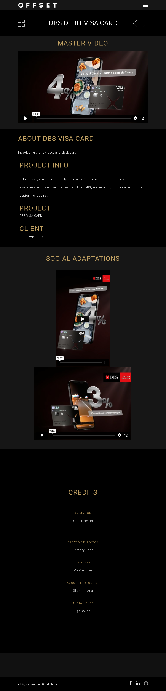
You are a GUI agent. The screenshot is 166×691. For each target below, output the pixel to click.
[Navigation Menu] (145, 5)
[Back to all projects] (21, 23)
